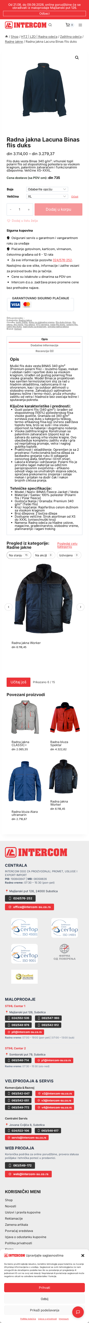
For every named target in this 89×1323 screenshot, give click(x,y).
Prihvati (44, 1288)
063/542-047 (21, 1093)
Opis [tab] (44, 339)
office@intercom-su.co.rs (32, 907)
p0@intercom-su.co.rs (27, 1032)
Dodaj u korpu (58, 209)
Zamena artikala (16, 1225)
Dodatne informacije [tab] (44, 345)
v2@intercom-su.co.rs (57, 1093)
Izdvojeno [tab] (68, 555)
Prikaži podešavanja (44, 1310)
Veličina (13, 196)
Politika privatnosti (18, 1243)
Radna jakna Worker (26, 643)
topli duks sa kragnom (34, 326)
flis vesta (18, 324)
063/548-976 (20, 1025)
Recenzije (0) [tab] (45, 351)
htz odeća (29, 324)
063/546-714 (20, 1060)
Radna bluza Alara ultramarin (25, 813)
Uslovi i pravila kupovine (23, 1212)
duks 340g (22, 322)
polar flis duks (57, 324)
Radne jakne (20, 135)
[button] (83, 1255)
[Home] (6, 37)
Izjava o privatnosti (47, 1318)
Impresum (64, 1318)
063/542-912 (50, 1025)
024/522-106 (20, 1130)
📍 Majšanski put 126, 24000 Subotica (31, 891)
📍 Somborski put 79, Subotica (25, 1054)
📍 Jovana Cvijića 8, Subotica (25, 1124)
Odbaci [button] (44, 13)
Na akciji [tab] (43, 555)
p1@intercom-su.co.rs (56, 1060)
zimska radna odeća (58, 326)
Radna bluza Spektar (59, 743)
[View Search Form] (50, 25)
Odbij (44, 1299)
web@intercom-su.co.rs (30, 1174)
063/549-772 (20, 1107)
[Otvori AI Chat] (78, 1312)
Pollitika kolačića (28, 1318)
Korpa (9, 1249)
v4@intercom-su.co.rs (57, 1107)
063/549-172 (22, 1165)
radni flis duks (14, 326)
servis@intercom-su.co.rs (29, 1137)
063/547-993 (50, 1018)
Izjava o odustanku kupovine (25, 1237)
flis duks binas (63, 322)
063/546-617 (50, 1130)
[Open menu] (80, 25)
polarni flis (72, 324)
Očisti (74, 196)
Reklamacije (14, 1218)
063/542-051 (20, 1100)
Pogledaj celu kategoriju (67, 545)
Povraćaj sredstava (19, 1231)
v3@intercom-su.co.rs (56, 1100)
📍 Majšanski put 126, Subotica (25, 1012)
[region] (44, 618)
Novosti (10, 1206)
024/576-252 (62, 260)
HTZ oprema (42, 324)
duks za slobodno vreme (41, 322)
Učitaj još (18, 682)
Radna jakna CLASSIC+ (20, 743)
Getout (18, 329)
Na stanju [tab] (18, 555)
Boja (10, 189)
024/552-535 (20, 1018)
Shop (9, 1200)
